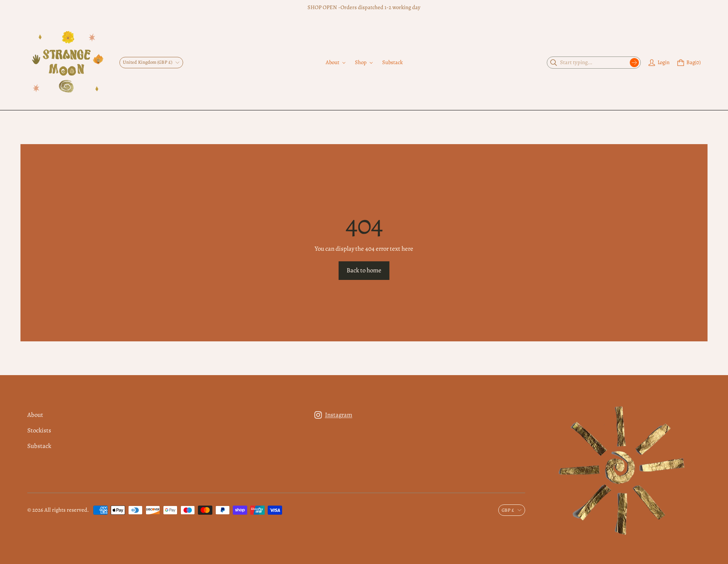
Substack (39, 445)
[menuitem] (336, 62)
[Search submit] (634, 62)
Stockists (39, 430)
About (35, 414)
